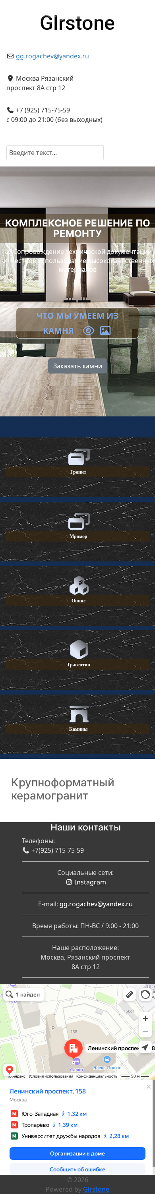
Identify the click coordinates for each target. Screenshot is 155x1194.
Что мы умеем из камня (78, 323)
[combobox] (55, 152)
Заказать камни (77, 366)
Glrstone (96, 1189)
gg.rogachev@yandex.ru (52, 56)
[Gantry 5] (77, 19)
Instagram (89, 882)
